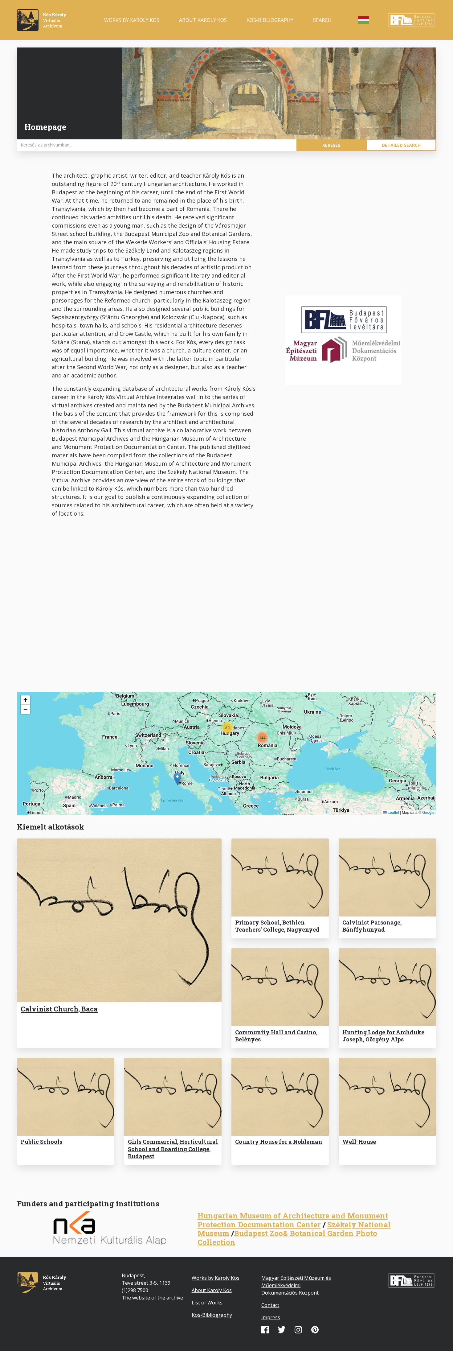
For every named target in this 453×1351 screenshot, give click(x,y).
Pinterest (315, 1330)
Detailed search (401, 145)
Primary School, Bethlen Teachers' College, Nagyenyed (277, 926)
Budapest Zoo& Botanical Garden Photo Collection (287, 1237)
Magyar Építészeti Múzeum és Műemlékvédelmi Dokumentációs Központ (296, 1285)
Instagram (298, 1330)
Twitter (281, 1330)
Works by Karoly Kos (131, 20)
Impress (270, 1317)
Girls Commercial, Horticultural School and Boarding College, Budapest (173, 1149)
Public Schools (41, 1141)
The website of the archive (152, 1297)
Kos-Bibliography (270, 20)
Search (322, 20)
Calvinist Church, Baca (59, 1008)
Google (428, 812)
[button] (177, 778)
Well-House (359, 1141)
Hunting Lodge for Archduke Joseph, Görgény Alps (383, 1035)
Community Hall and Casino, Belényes (276, 1035)
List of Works (207, 1302)
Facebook (265, 1330)
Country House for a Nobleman (278, 1141)
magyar (363, 20)
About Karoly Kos (203, 20)
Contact (270, 1305)
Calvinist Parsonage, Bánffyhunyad (372, 926)
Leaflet (393, 812)
